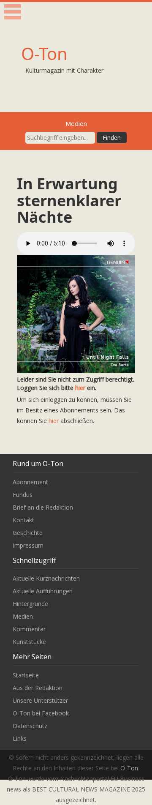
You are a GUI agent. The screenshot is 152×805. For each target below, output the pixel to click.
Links (20, 738)
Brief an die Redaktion (43, 507)
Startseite (26, 675)
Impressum (28, 545)
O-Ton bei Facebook (41, 713)
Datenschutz (30, 726)
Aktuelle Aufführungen (43, 591)
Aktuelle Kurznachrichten (46, 578)
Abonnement (30, 482)
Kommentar (29, 629)
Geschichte (28, 533)
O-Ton (44, 53)
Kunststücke (29, 642)
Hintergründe (30, 604)
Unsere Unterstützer (40, 700)
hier (80, 388)
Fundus (23, 495)
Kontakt (23, 520)
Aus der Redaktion (37, 688)
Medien (23, 616)
